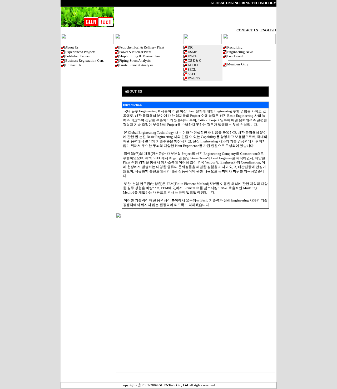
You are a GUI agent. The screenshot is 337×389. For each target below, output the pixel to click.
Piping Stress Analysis (135, 61)
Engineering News (240, 52)
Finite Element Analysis (136, 65)
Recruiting (234, 47)
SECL (192, 69)
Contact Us (73, 65)
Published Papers (77, 56)
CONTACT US (247, 30)
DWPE (192, 56)
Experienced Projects (80, 52)
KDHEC (193, 65)
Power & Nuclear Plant (135, 52)
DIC (191, 47)
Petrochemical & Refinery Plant (141, 47)
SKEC (192, 74)
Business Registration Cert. (84, 61)
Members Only (237, 64)
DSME (192, 52)
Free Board (235, 56)
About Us (71, 47)
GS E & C (194, 61)
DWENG (194, 78)
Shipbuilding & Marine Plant (140, 56)
